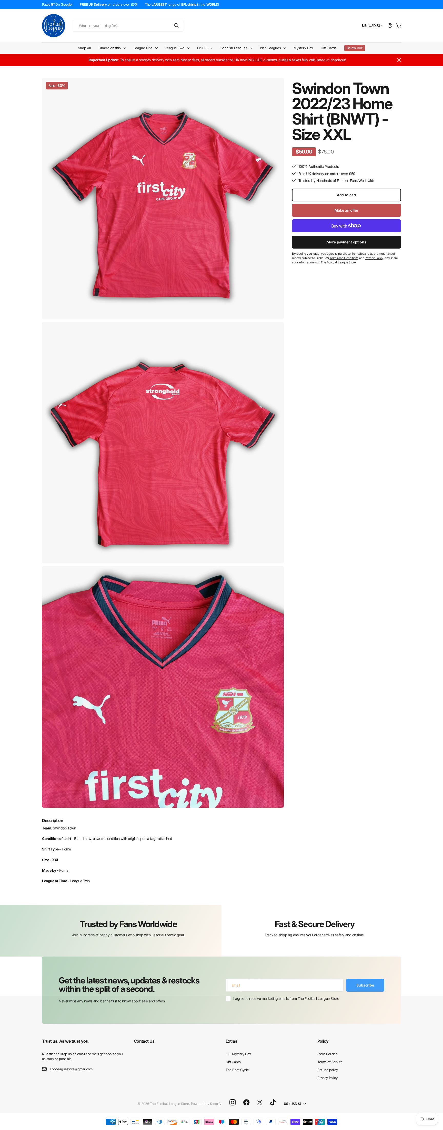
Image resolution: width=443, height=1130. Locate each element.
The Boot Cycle (237, 1070)
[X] (260, 1102)
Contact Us (144, 1041)
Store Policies (327, 1054)
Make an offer (346, 210)
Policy (322, 1041)
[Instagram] (232, 1103)
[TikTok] (273, 1103)
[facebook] (246, 1103)
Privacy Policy (327, 1078)
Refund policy (327, 1070)
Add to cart (346, 195)
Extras (231, 1041)
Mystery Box (303, 48)
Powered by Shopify (206, 1104)
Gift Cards (329, 48)
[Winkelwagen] (398, 26)
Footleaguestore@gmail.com (71, 1069)
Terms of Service (330, 1062)
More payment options (346, 242)
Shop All (84, 48)
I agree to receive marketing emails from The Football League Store (286, 998)
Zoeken (176, 26)
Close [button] (399, 60)
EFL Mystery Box (238, 1054)
